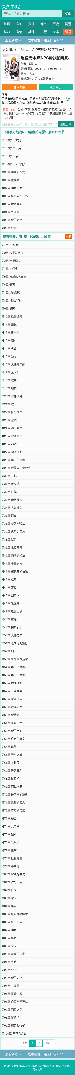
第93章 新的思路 (11, 220)
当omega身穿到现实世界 (31, 113)
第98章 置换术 (10, 180)
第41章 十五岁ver (12, 563)
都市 (43, 24)
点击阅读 (55, 87)
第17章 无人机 (10, 372)
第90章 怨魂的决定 (13, 954)
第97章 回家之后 (11, 188)
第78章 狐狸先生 (11, 858)
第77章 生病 (9, 850)
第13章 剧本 (9, 340)
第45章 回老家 (10, 595)
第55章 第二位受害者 (14, 675)
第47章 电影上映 (11, 611)
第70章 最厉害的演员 (14, 794)
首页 (7, 24)
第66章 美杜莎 (10, 762)
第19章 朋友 (9, 388)
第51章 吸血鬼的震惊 (14, 643)
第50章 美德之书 (11, 635)
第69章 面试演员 (11, 786)
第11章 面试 (9, 324)
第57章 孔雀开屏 (11, 691)
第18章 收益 (9, 380)
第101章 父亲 (9, 156)
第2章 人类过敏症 (12, 253)
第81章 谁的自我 (11, 882)
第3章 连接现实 (11, 261)
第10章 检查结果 (11, 316)
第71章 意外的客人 (13, 802)
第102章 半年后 (11, 148)
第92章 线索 (9, 228)
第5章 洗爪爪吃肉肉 (13, 276)
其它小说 (22, 49)
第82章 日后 (9, 890)
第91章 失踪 (9, 962)
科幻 (7, 31)
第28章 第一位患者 (13, 460)
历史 (56, 24)
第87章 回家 (9, 930)
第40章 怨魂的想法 (13, 555)
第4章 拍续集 (9, 268)
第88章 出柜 (9, 938)
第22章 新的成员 (11, 412)
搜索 (68, 13)
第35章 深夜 (9, 515)
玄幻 (19, 24)
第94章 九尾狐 (10, 212)
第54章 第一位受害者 (14, 667)
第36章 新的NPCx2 (13, 523)
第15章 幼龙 (9, 356)
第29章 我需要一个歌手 (16, 468)
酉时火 (33, 64)
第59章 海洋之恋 (11, 707)
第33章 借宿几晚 (11, 500)
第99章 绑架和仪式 (13, 172)
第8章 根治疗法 (11, 300)
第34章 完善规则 (11, 508)
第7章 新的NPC (11, 292)
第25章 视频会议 (11, 436)
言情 (19, 31)
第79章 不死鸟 (10, 866)
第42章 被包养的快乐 (14, 571)
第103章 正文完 (44, 78)
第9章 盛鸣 (8, 308)
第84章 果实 (9, 906)
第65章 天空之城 (11, 755)
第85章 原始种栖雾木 (14, 914)
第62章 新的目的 (11, 731)
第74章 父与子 (10, 826)
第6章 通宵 (8, 284)
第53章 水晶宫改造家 (14, 659)
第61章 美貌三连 (11, 723)
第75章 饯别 (9, 834)
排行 (43, 31)
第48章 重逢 (9, 619)
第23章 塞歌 (9, 420)
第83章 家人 (9, 898)
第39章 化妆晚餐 (11, 547)
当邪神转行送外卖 (29, 109)
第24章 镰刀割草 (11, 428)
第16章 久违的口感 (13, 364)
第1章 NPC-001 (11, 245)
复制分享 (66, 124)
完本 (56, 31)
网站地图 (37, 1069)
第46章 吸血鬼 (10, 603)
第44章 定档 (9, 587)
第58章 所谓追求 (11, 699)
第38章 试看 (9, 539)
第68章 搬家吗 (10, 778)
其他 (31, 31)
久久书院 (10, 6)
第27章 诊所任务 (11, 452)
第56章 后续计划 (11, 683)
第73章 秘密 (9, 818)
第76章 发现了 (10, 842)
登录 (68, 31)
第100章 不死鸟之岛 (14, 164)
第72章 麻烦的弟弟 (13, 810)
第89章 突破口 (10, 946)
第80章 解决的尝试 (13, 874)
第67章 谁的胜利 (11, 770)
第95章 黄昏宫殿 (11, 204)
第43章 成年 (9, 579)
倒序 (68, 236)
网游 (68, 24)
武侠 (31, 24)
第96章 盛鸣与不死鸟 (14, 196)
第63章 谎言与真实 (13, 739)
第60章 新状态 (10, 715)
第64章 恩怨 (9, 747)
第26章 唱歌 (9, 444)
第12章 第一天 (10, 332)
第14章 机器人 (10, 348)
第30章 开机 (9, 476)
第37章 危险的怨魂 (13, 531)
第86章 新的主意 (11, 922)
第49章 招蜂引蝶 (11, 627)
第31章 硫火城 (10, 484)
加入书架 (19, 87)
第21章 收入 (9, 404)
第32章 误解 (9, 492)
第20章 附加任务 (11, 396)
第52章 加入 (9, 651)
